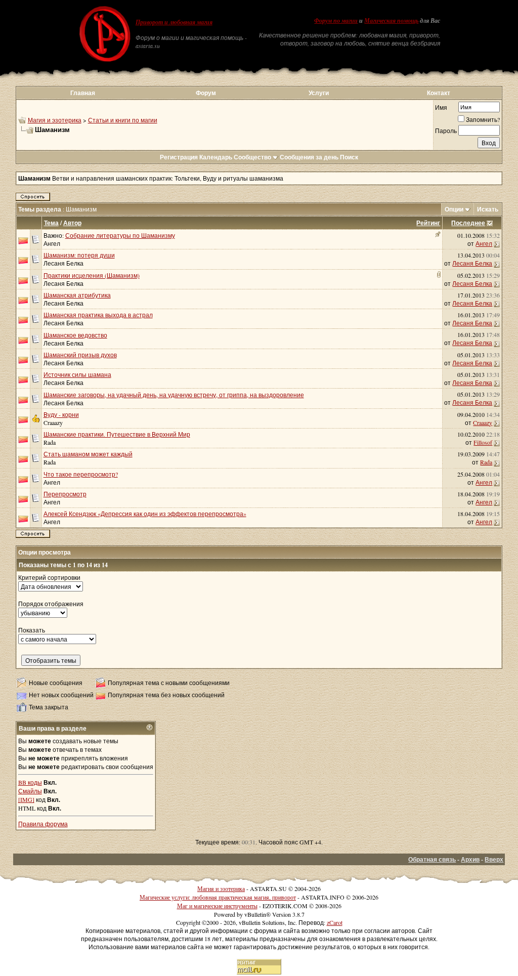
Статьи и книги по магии (122, 120)
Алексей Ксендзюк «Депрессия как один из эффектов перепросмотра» (145, 514)
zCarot (334, 922)
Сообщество (252, 157)
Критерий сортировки (49, 577)
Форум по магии (336, 20)
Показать (31, 630)
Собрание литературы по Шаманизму (120, 235)
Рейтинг (428, 223)
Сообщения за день (309, 157)
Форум (206, 93)
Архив (470, 859)
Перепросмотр (65, 494)
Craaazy (53, 422)
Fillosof (482, 442)
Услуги (319, 93)
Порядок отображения (50, 604)
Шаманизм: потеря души (79, 255)
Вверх (494, 859)
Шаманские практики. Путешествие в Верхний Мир (117, 434)
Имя (441, 107)
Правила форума (43, 824)
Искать (487, 209)
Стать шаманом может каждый (88, 454)
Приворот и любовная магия (174, 22)
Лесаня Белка (63, 263)
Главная (82, 93)
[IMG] (26, 799)
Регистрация (179, 157)
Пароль (446, 130)
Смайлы (30, 791)
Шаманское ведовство (75, 335)
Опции (454, 209)
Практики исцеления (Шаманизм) (92, 275)
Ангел (52, 243)
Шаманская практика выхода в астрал (98, 315)
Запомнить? (483, 119)
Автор (72, 223)
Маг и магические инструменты (217, 906)
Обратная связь (432, 859)
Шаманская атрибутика (77, 295)
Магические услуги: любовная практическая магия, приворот (218, 897)
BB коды (30, 782)
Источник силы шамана (77, 374)
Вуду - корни (61, 414)
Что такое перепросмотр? (81, 474)
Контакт (438, 93)
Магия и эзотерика (54, 120)
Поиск (349, 157)
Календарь (215, 157)
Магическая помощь (391, 20)
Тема (51, 223)
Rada (50, 442)
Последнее (468, 223)
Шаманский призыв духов (80, 355)
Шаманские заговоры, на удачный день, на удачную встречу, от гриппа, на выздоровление (174, 395)
